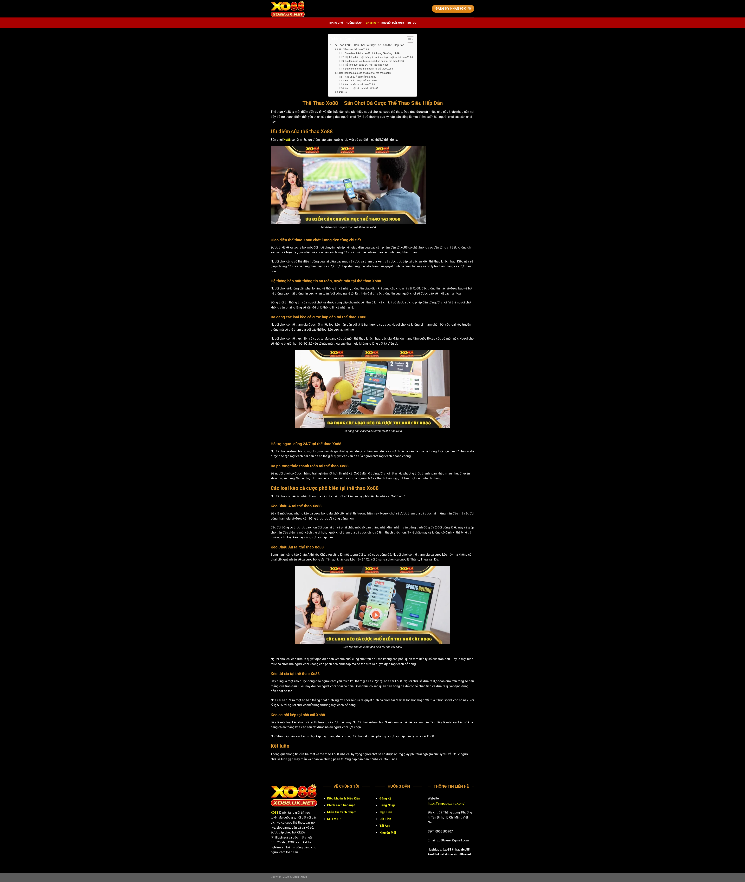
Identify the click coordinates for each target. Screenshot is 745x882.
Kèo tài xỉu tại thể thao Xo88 (360, 84)
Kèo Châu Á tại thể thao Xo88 (360, 77)
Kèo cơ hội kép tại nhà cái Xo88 (361, 88)
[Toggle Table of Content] (408, 39)
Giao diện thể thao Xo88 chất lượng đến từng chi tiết (372, 53)
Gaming (371, 22)
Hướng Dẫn (353, 22)
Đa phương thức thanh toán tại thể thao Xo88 (369, 68)
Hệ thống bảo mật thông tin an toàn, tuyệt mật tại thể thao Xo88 (379, 57)
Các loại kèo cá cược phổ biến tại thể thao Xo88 (365, 72)
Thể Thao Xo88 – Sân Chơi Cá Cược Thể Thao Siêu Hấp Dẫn (368, 45)
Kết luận (343, 92)
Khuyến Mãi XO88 (392, 22)
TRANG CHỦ (335, 22)
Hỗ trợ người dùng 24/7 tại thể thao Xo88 (366, 64)
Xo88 (287, 140)
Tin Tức (411, 22)
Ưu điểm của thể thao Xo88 (354, 49)
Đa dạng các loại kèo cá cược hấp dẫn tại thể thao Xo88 (374, 61)
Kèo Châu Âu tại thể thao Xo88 (361, 80)
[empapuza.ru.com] (290, 8)
